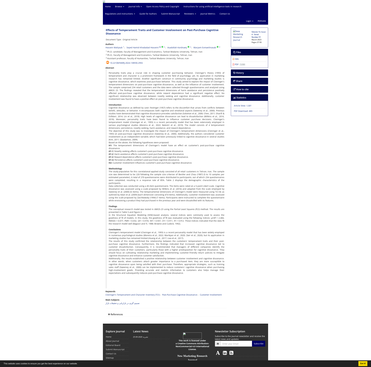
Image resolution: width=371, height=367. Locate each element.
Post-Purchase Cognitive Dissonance (179, 294)
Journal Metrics (207, 13)
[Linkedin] (225, 353)
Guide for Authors (148, 13)
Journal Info (134, 6)
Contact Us (225, 13)
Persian (262, 21)
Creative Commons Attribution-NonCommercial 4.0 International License (192, 346)
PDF (239, 64)
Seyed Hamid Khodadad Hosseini (143, 47)
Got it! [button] (363, 364)
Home (108, 6)
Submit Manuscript (170, 13)
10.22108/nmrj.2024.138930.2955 (126, 62)
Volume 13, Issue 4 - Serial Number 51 (259, 34)
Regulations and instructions (119, 13)
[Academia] (218, 353)
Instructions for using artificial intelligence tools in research (212, 6)
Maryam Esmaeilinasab (204, 47)
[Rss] (231, 353)
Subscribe (258, 343)
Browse (119, 6)
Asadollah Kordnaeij (177, 47)
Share (238, 81)
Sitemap (110, 357)
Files (238, 52)
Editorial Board (113, 345)
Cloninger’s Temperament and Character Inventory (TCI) (133, 294)
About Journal (112, 341)
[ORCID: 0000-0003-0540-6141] (188, 47)
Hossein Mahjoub (114, 47)
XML (236, 59)
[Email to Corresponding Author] (160, 47)
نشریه (145, 336)
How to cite (242, 89)
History (239, 72)
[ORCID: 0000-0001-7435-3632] (162, 47)
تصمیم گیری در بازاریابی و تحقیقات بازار (123, 303)
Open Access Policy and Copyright (162, 6)
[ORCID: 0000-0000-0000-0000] (218, 47)
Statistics (241, 97)
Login (249, 21)
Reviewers (189, 13)
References (116, 314)
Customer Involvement (211, 294)
